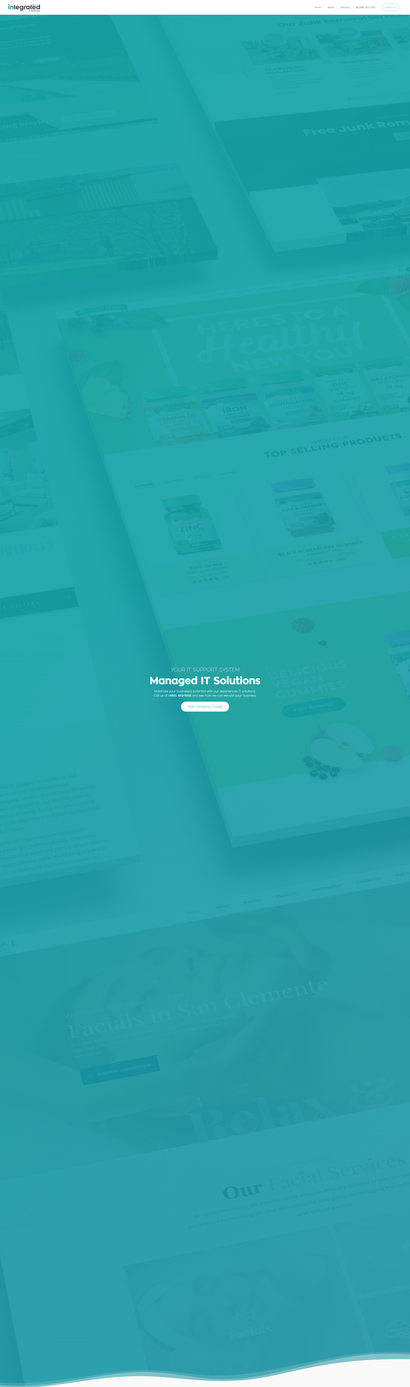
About (331, 7)
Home (317, 7)
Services (345, 7)
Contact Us (391, 7)
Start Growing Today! (205, 706)
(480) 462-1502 (367, 7)
